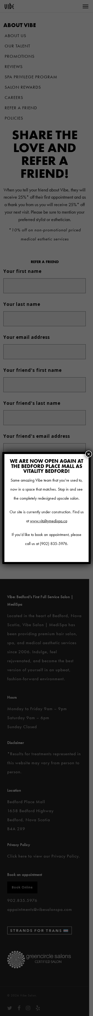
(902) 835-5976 (53, 543)
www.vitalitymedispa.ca (48, 521)
